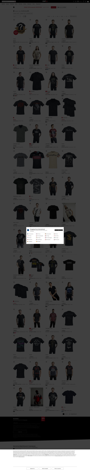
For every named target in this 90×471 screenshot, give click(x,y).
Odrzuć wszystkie (45, 468)
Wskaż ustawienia (58, 468)
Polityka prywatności (21, 456)
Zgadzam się (32, 468)
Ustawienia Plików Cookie (58, 455)
